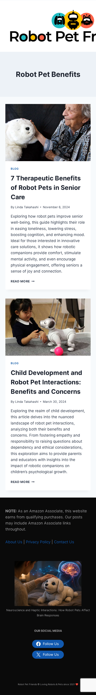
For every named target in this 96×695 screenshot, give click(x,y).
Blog (15, 168)
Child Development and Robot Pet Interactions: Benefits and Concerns (46, 382)
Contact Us (64, 542)
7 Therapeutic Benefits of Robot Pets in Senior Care (46, 187)
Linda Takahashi (26, 207)
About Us (13, 542)
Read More (23, 281)
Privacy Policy (38, 542)
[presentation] (48, 132)
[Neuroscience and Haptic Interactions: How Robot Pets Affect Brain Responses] (48, 583)
